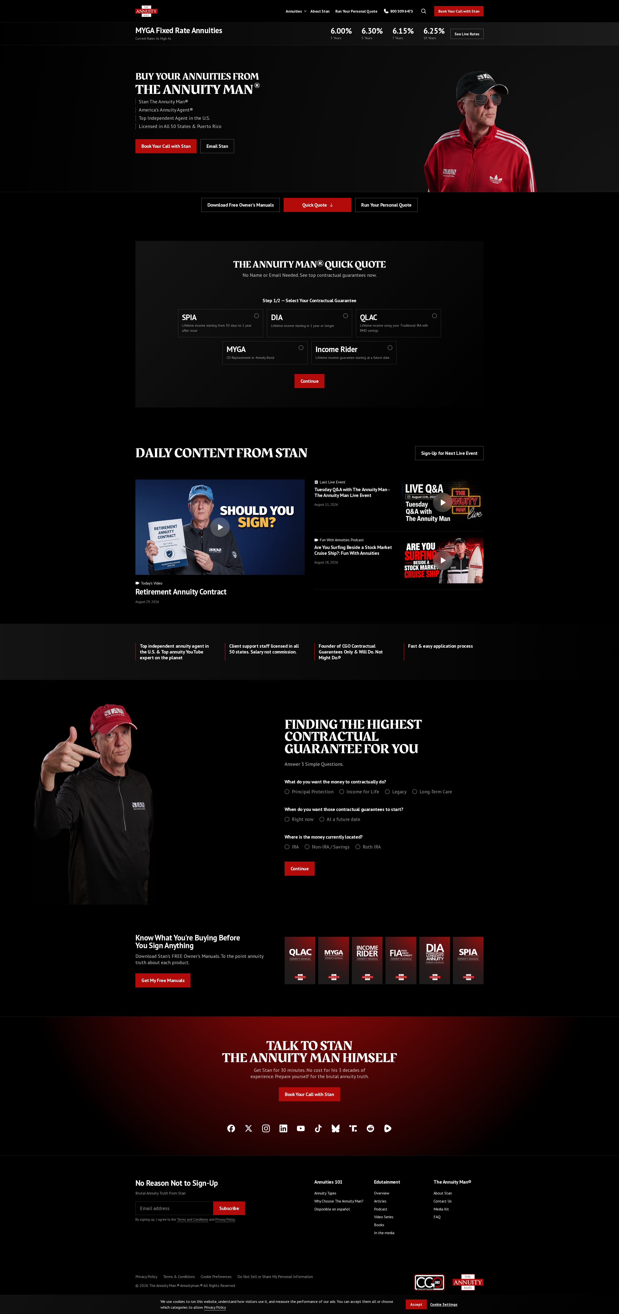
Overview (381, 1193)
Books (379, 1224)
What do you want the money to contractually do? (335, 782)
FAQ (437, 1216)
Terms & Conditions (179, 1276)
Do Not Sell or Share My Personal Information (275, 1276)
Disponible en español (332, 1209)
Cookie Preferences (216, 1276)
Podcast (380, 1209)
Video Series (383, 1216)
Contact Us (443, 1201)
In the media (384, 1232)
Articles (380, 1201)
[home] (146, 11)
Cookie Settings (443, 1304)
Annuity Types (325, 1193)
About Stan (320, 11)
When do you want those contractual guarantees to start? (344, 809)
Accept (416, 1304)
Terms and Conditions (192, 1219)
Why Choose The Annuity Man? (338, 1201)
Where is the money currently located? (324, 837)
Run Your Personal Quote (356, 11)
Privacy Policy (225, 1219)
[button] (295, 11)
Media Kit (441, 1209)
